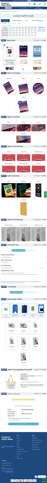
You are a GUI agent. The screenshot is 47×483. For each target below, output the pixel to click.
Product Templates (36, 449)
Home (3, 11)
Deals (18, 444)
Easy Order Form (31, 250)
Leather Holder (24, 315)
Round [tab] (14, 23)
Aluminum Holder (33, 315)
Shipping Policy (35, 444)
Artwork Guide (20, 458)
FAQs (18, 442)
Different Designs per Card (30, 292)
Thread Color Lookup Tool (22, 451)
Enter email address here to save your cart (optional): (19, 418)
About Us (19, 438)
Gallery (18, 440)
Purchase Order (35, 447)
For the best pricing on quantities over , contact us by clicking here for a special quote (41, 30)
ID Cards (7, 11)
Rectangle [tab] (4, 23)
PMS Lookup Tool (20, 449)
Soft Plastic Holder (6, 315)
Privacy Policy (34, 438)
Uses (18, 456)
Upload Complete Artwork (18, 250)
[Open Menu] (44, 4)
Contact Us (19, 453)
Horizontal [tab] (9, 25)
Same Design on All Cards (16, 292)
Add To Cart (24, 424)
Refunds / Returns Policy (37, 440)
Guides (18, 447)
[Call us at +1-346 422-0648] (39, 4)
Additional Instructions (7, 270)
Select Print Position (6, 260)
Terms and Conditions (36, 442)
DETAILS (32, 0)
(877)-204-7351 (8, 463)
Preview (45, 194)
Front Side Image (6, 265)
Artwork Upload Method (7, 255)
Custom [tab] (19, 23)
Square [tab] (9, 23)
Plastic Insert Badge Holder (15, 315)
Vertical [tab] (3, 25)
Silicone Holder (41, 315)
